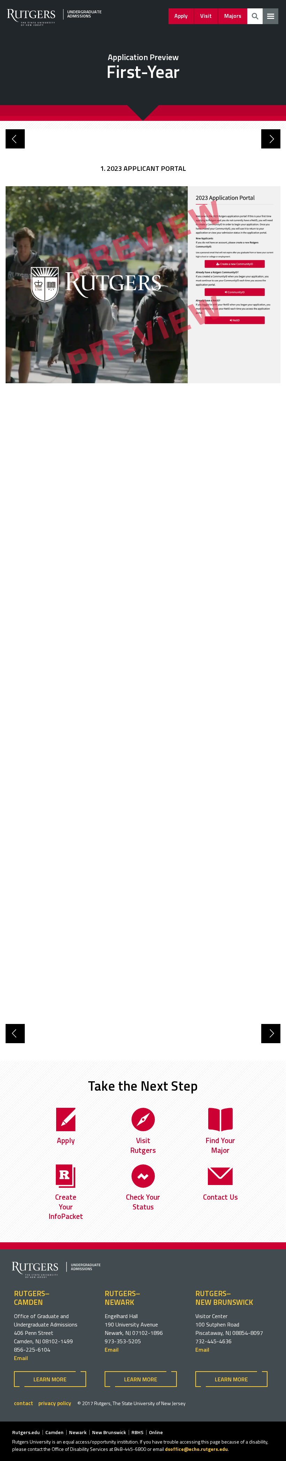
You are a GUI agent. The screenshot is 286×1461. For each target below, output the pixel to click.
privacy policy (54, 1403)
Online (156, 1432)
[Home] (59, 24)
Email (21, 1358)
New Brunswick (109, 1432)
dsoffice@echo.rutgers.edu (196, 1449)
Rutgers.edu (26, 1432)
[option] (143, 167)
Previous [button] (15, 138)
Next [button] (270, 138)
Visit (206, 16)
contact (23, 1403)
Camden (54, 1432)
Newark (77, 1432)
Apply (181, 16)
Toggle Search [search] (255, 16)
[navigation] (270, 16)
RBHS (137, 1432)
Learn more (50, 1379)
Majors (232, 16)
